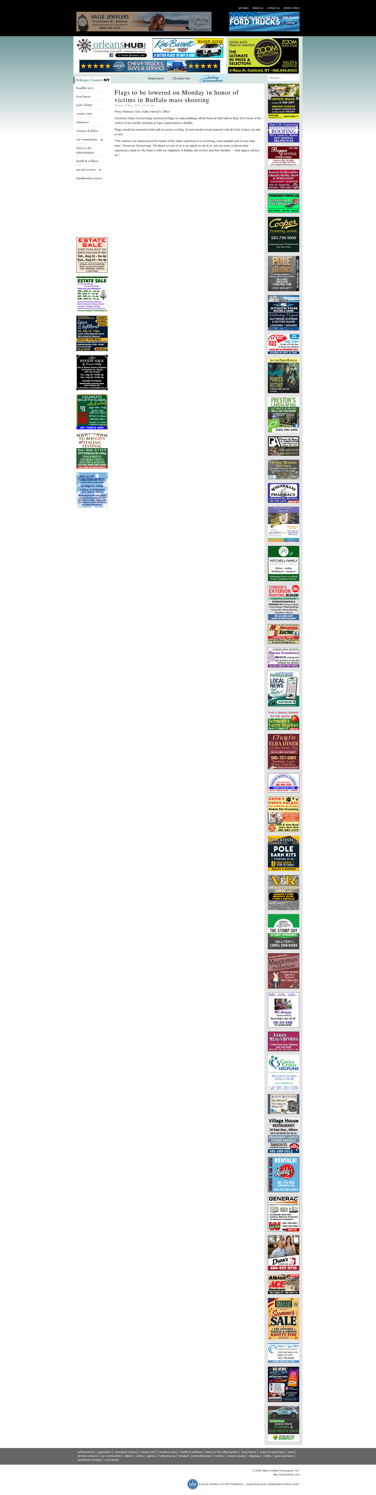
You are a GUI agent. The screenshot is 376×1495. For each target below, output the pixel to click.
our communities (111, 1455)
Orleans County (236, 1455)
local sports (83, 96)
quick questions (284, 1455)
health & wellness (87, 161)
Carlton (139, 1455)
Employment (156, 78)
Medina (219, 1455)
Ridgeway (254, 1455)
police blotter (84, 105)
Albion (128, 1455)
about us (257, 7)
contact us (273, 7)
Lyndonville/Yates (201, 1455)
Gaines (151, 1455)
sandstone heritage (89, 1459)
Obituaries (82, 122)
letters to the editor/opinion (85, 150)
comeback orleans (126, 1451)
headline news (85, 88)
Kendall (183, 1455)
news (290, 1451)
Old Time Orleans (87, 1455)
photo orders (292, 7)
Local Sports (112, 1459)
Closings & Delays (87, 130)
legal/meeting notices (89, 178)
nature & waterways (272, 1451)
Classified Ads (181, 78)
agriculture (104, 1451)
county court (84, 113)
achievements (86, 1451)
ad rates (243, 7)
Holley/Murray (167, 1455)
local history (249, 1451)
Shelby (267, 1455)
